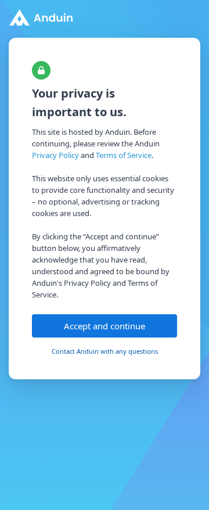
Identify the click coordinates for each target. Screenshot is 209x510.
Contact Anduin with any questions (105, 351)
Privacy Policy (55, 155)
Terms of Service (124, 155)
